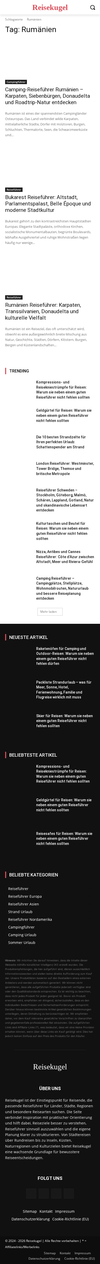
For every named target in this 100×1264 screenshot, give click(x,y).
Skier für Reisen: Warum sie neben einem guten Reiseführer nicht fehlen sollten (64, 721)
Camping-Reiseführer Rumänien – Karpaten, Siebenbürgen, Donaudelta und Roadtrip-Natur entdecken (47, 95)
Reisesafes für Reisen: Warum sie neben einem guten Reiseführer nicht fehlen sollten (64, 839)
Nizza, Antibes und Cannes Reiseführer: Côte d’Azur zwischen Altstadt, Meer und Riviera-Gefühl (65, 557)
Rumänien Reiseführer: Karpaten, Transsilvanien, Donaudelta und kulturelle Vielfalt (43, 311)
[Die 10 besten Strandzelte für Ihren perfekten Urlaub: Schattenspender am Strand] (18, 445)
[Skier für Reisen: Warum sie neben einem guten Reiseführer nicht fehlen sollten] (18, 728)
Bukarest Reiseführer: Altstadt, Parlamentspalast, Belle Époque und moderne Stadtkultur (48, 203)
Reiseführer (14, 189)
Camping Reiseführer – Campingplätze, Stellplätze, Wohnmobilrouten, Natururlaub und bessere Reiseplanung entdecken (62, 588)
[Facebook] (31, 1194)
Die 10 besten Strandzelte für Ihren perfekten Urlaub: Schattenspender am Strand (61, 442)
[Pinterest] (56, 1194)
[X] (69, 1194)
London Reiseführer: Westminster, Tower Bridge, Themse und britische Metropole (65, 468)
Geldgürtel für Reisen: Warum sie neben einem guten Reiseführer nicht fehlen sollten (64, 415)
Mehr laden (48, 611)
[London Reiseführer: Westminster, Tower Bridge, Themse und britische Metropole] (18, 471)
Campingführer (16, 82)
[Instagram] (44, 1194)
